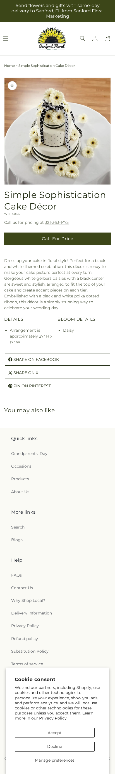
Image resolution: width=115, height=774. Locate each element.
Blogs (17, 539)
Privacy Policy (53, 718)
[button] (82, 38)
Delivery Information (31, 613)
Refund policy (24, 638)
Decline (54, 746)
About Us (20, 491)
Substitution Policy (30, 651)
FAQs (16, 575)
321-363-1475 (57, 222)
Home (9, 65)
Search (18, 527)
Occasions (21, 466)
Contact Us (22, 587)
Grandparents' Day (29, 453)
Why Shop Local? (28, 600)
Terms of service (27, 663)
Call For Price (57, 238)
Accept (54, 732)
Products (20, 478)
